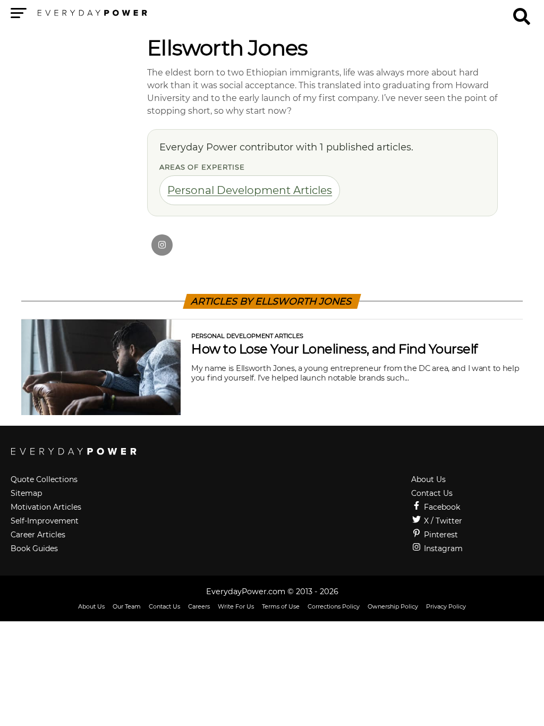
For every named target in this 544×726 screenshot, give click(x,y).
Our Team (127, 606)
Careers (199, 606)
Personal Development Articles (249, 190)
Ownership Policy (393, 606)
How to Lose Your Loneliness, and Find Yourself (334, 349)
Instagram (442, 548)
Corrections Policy (334, 606)
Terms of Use (281, 606)
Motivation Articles (46, 507)
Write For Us (236, 606)
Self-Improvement (45, 521)
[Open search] (521, 11)
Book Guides (34, 548)
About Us (428, 479)
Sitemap (26, 493)
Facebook (441, 507)
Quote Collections (44, 479)
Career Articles (38, 534)
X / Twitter (442, 521)
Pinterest (440, 534)
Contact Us (432, 493)
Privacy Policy (446, 606)
